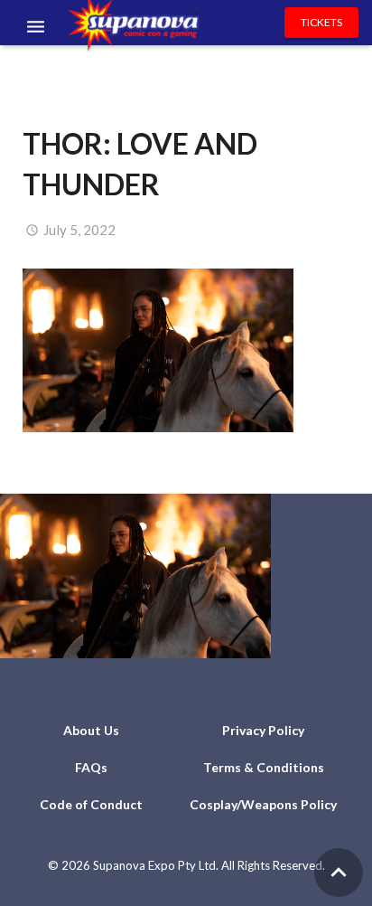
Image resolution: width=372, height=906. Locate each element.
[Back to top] (338, 872)
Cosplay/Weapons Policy (263, 804)
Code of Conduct (91, 804)
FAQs (91, 767)
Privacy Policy (263, 730)
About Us (91, 730)
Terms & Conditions (263, 767)
